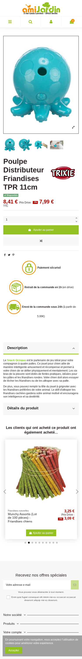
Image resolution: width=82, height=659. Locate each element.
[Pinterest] (13, 254)
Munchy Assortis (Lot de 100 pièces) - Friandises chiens (22, 518)
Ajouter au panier (43, 229)
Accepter (14, 650)
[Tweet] (9, 254)
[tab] (41, 348)
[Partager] (5, 254)
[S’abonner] (75, 584)
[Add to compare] (41, 241)
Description (17, 348)
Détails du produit (22, 408)
